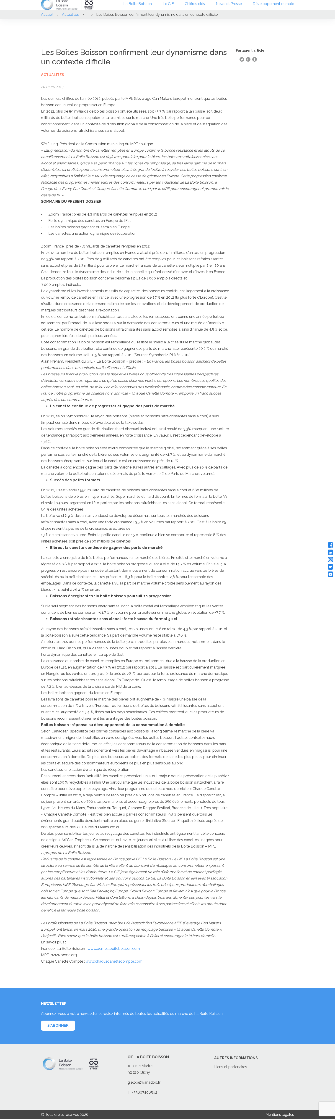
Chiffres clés (195, 4)
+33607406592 (144, 1092)
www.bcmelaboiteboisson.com (114, 948)
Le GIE (168, 4)
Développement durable (273, 4)
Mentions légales (279, 1114)
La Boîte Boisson (137, 4)
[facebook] (330, 545)
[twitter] (330, 567)
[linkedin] (330, 552)
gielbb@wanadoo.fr (144, 1082)
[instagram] (330, 559)
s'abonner (58, 1025)
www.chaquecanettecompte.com (114, 961)
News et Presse (229, 4)
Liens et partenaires (230, 1067)
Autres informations (236, 1058)
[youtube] (330, 574)
